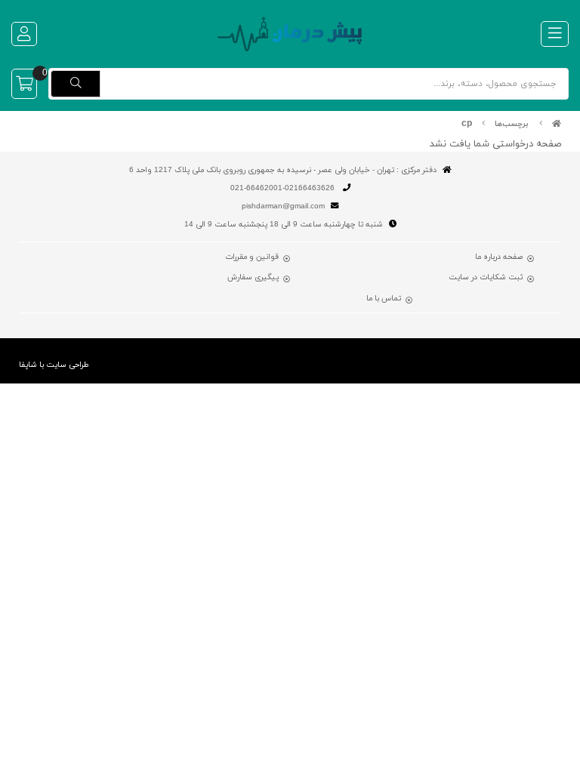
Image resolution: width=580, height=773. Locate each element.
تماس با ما (383, 299)
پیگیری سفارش (253, 278)
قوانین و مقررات (252, 257)
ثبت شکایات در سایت (486, 278)
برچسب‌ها (512, 124)
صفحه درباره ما (499, 257)
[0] (24, 84)
